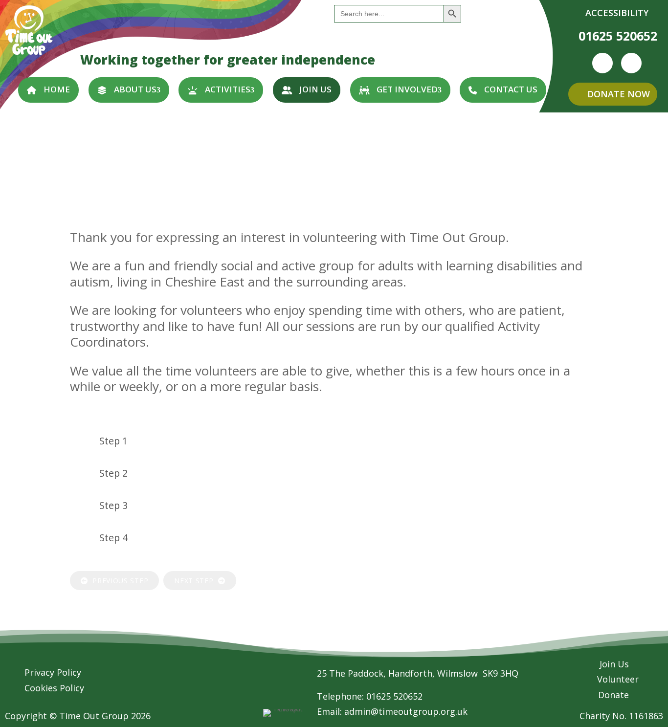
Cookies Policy (54, 688)
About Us (135, 89)
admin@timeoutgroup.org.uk (406, 711)
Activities (227, 89)
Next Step (196, 580)
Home (57, 89)
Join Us (315, 89)
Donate (613, 695)
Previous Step (118, 580)
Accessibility (616, 13)
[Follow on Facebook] (602, 63)
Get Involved (407, 89)
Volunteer (618, 679)
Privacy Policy (52, 672)
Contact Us (510, 89)
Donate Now (618, 94)
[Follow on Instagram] (631, 63)
